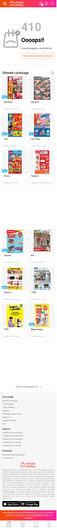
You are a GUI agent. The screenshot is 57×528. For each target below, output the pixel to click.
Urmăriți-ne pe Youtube (12, 442)
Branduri (5, 411)
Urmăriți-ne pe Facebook (12, 436)
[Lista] (46, 3)
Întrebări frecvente (10, 401)
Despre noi (6, 417)
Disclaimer (49, 513)
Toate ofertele (8, 407)
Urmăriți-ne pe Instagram (12, 439)
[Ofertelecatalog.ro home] (17, 3)
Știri (4, 424)
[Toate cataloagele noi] (52, 73)
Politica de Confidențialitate (32, 515)
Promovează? (8, 404)
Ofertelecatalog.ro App (12, 414)
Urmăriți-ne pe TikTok (11, 445)
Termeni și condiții (12, 515)
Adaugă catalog (9, 420)
